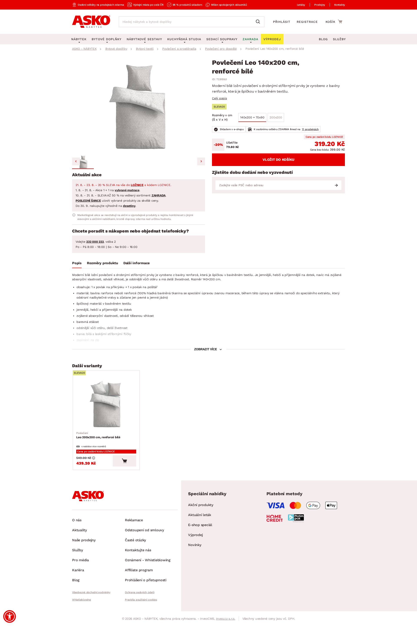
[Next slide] (201, 161)
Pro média (80, 560)
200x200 (276, 117)
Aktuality (79, 530)
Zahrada (250, 39)
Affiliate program (139, 570)
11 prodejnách (310, 129)
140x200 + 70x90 (252, 117)
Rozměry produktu (102, 263)
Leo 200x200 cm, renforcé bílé (98, 435)
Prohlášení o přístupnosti (145, 580)
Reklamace (134, 520)
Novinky (194, 545)
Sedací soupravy (221, 39)
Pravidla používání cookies (141, 599)
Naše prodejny (84, 540)
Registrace (307, 21)
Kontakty (339, 4)
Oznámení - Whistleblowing (147, 560)
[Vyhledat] (258, 21)
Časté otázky (135, 540)
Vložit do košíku (278, 160)
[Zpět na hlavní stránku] (91, 22)
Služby (339, 39)
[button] (83, 162)
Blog (323, 39)
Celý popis (219, 98)
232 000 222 (95, 241)
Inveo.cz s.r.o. (225, 618)
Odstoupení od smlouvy (144, 530)
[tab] (77, 264)
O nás (76, 520)
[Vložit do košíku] (124, 461)
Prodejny (319, 4)
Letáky (301, 4)
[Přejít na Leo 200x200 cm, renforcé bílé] (106, 404)
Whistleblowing (81, 599)
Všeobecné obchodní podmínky (91, 592)
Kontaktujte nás (138, 550)
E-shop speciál (200, 525)
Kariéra (78, 570)
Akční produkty (200, 505)
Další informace (136, 263)
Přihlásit (281, 21)
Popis (77, 263)
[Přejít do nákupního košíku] (334, 21)
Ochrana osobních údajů (139, 592)
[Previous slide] (76, 161)
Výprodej (195, 535)
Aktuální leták (199, 515)
